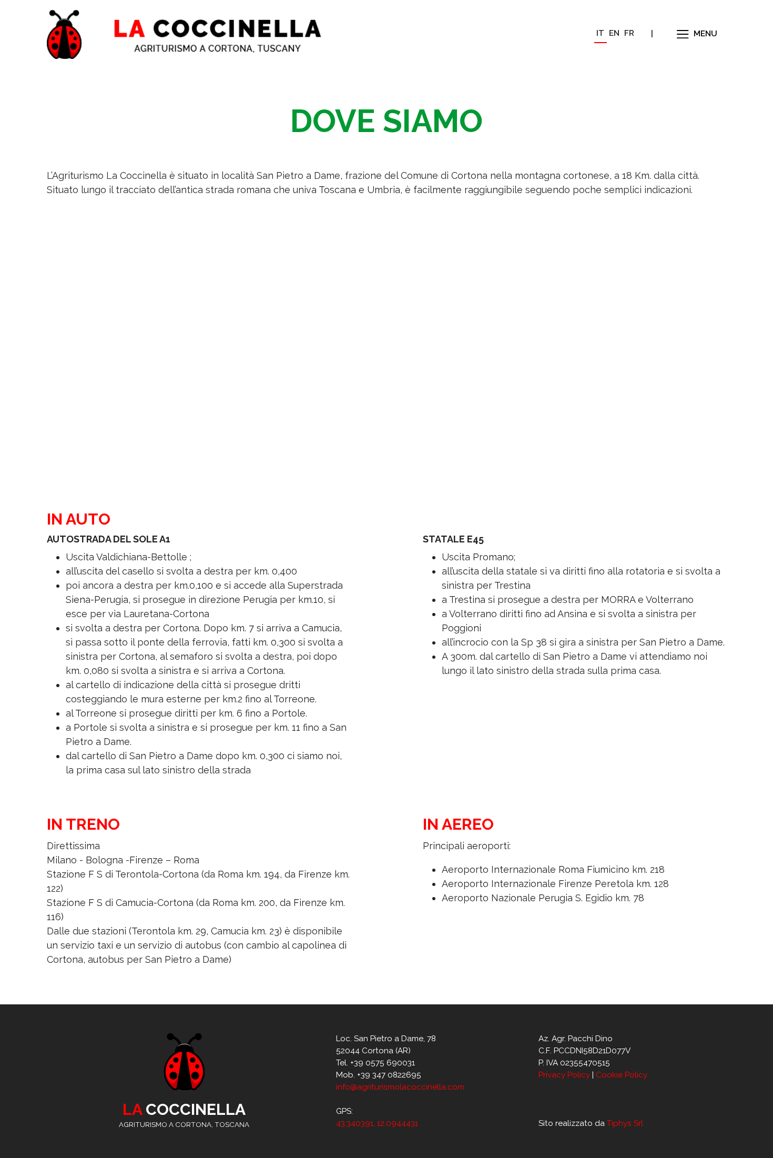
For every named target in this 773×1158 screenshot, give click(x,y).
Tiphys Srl (625, 1123)
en (614, 33)
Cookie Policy (621, 1075)
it (600, 33)
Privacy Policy (564, 1075)
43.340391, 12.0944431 (377, 1123)
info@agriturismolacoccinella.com (400, 1087)
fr (629, 33)
